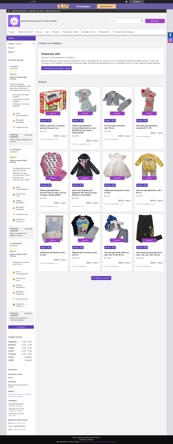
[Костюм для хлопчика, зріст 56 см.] (117, 101)
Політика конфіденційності (108, 442)
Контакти (55, 32)
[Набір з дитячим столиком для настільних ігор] (53, 101)
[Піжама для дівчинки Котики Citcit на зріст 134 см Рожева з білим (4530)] (53, 166)
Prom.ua (98, 437)
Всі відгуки (21, 327)
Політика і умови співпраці (123, 32)
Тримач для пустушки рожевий (21, 100)
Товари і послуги (24, 32)
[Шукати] (142, 21)
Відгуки (11, 52)
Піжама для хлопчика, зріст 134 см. (21, 263)
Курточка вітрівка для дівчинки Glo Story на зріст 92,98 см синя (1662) (84, 192)
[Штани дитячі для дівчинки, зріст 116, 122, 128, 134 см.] (149, 228)
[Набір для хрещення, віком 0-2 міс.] (117, 166)
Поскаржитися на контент (88, 442)
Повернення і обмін (70, 32)
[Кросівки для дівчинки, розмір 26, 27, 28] (149, 101)
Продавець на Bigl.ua (86, 439)
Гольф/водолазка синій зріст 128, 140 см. (21, 169)
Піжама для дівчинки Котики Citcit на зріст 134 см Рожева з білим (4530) (53, 192)
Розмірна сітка (104, 32)
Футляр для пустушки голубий (21, 96)
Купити (53, 113)
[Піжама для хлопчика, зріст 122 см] (85, 228)
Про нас (39, 32)
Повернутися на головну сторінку (57, 68)
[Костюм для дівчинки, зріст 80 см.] (149, 166)
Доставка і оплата (88, 32)
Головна (11, 32)
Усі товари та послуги (100, 278)
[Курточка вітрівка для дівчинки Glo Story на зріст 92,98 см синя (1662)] (85, 166)
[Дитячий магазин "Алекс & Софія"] (14, 21)
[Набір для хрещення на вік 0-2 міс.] (53, 228)
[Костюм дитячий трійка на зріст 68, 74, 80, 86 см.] (117, 228)
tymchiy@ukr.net (19, 423)
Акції (47, 32)
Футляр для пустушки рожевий (21, 105)
